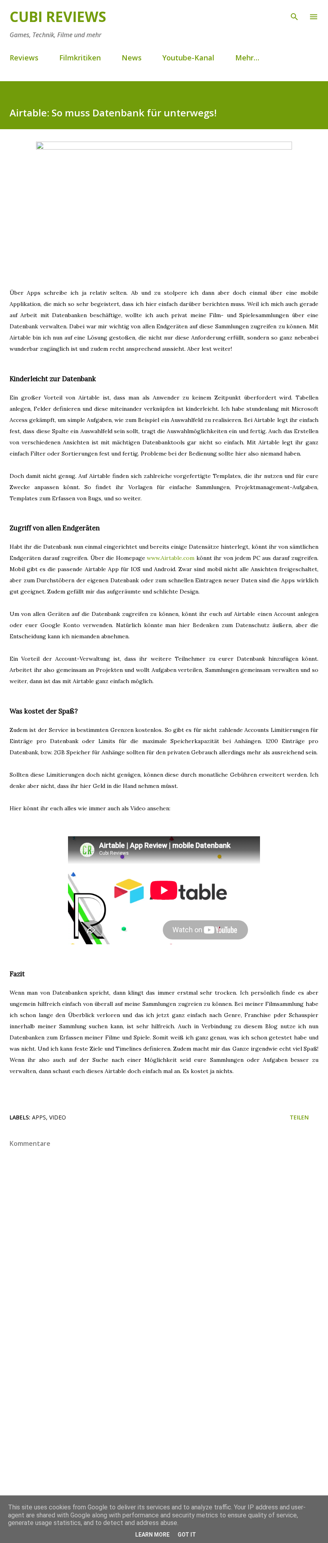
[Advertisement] (164, 1415)
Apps (39, 1117)
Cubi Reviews (58, 16)
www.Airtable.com (170, 558)
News (132, 57)
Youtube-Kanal (188, 57)
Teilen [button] (299, 1117)
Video (57, 1117)
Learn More (152, 1534)
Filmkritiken (80, 57)
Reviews (24, 57)
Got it (187, 1534)
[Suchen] (294, 14)
